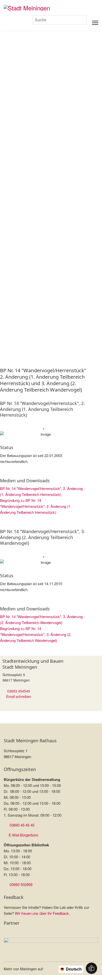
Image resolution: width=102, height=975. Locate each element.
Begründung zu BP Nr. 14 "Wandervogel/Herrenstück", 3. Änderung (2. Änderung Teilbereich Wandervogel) (35, 634)
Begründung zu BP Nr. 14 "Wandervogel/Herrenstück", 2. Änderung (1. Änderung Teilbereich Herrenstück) (35, 506)
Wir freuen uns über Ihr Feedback (42, 913)
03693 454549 (18, 690)
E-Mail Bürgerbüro (23, 834)
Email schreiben (18, 696)
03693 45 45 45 (22, 825)
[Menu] (95, 22)
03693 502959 (21, 884)
